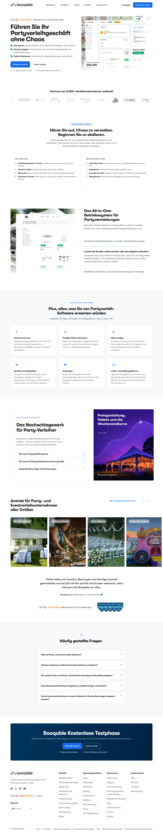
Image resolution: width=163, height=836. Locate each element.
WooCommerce (89, 801)
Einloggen (126, 5)
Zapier (85, 806)
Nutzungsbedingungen (62, 826)
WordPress (87, 784)
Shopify (86, 788)
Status (38, 826)
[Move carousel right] (149, 498)
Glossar (110, 809)
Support (110, 779)
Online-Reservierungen (69, 779)
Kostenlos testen (143, 5)
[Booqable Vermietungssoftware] (22, 5)
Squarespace (88, 793)
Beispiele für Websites (116, 796)
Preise (76, 5)
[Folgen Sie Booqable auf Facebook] (12, 785)
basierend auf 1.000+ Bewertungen (50, 20)
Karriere (134, 779)
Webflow (87, 797)
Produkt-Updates (114, 784)
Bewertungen (136, 788)
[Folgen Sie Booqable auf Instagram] (16, 785)
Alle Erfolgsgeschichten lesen (122, 498)
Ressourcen (102, 5)
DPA (98, 826)
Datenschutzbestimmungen (83, 826)
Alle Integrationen (90, 810)
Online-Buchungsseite (68, 800)
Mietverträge (64, 805)
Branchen (50, 5)
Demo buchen (40, 64)
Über (133, 775)
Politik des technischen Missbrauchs (138, 826)
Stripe (85, 775)
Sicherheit (47, 826)
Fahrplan (135, 784)
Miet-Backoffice (66, 775)
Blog (109, 800)
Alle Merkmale (65, 809)
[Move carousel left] (143, 498)
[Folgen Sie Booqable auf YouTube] (24, 785)
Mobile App (64, 784)
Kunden (87, 5)
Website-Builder (66, 796)
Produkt (64, 5)
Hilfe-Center (112, 775)
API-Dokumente (114, 805)
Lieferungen (88, 779)
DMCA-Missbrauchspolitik (112, 826)
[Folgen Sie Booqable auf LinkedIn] (20, 785)
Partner (110, 813)
